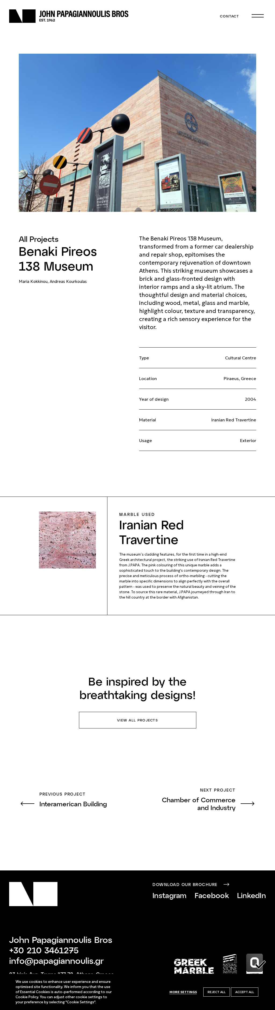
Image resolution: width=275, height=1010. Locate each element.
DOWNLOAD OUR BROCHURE (185, 884)
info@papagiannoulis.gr (56, 960)
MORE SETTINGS (183, 992)
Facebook (212, 895)
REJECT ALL (217, 992)
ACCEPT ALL (244, 992)
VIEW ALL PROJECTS (137, 720)
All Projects (39, 238)
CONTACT (229, 16)
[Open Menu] (258, 16)
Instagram (169, 895)
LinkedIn (251, 895)
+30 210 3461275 (44, 950)
